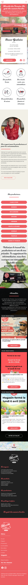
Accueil (3, 316)
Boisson (14, 207)
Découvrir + (9, 60)
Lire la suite (14, 345)
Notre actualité (14, 435)
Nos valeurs (4, 548)
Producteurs (4, 543)
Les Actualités (4, 545)
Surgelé (14, 231)
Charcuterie (14, 202)
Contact (3, 552)
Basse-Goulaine (4, 560)
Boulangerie (14, 212)
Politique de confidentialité (8, 573)
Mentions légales (21, 573)
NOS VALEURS (8, 177)
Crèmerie (14, 221)
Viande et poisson (14, 240)
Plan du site (4, 575)
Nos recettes (4, 550)
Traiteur (14, 236)
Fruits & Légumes (14, 226)
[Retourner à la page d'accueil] (2, 1)
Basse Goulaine (10, 316)
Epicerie (14, 216)
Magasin (3, 541)
